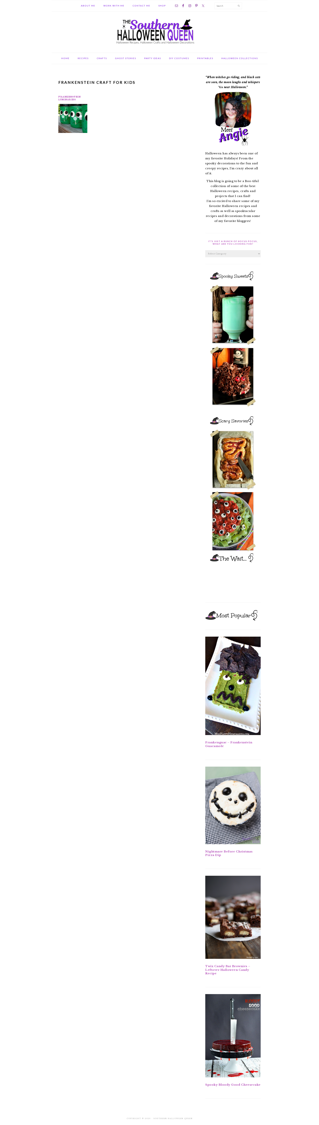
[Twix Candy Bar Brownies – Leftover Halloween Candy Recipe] (233, 918)
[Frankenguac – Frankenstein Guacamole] (233, 687)
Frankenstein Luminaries (69, 98)
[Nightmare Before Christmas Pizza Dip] (233, 806)
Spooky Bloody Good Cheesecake (233, 1084)
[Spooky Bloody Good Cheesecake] (233, 1036)
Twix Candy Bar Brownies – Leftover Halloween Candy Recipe (227, 969)
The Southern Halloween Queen (159, 31)
